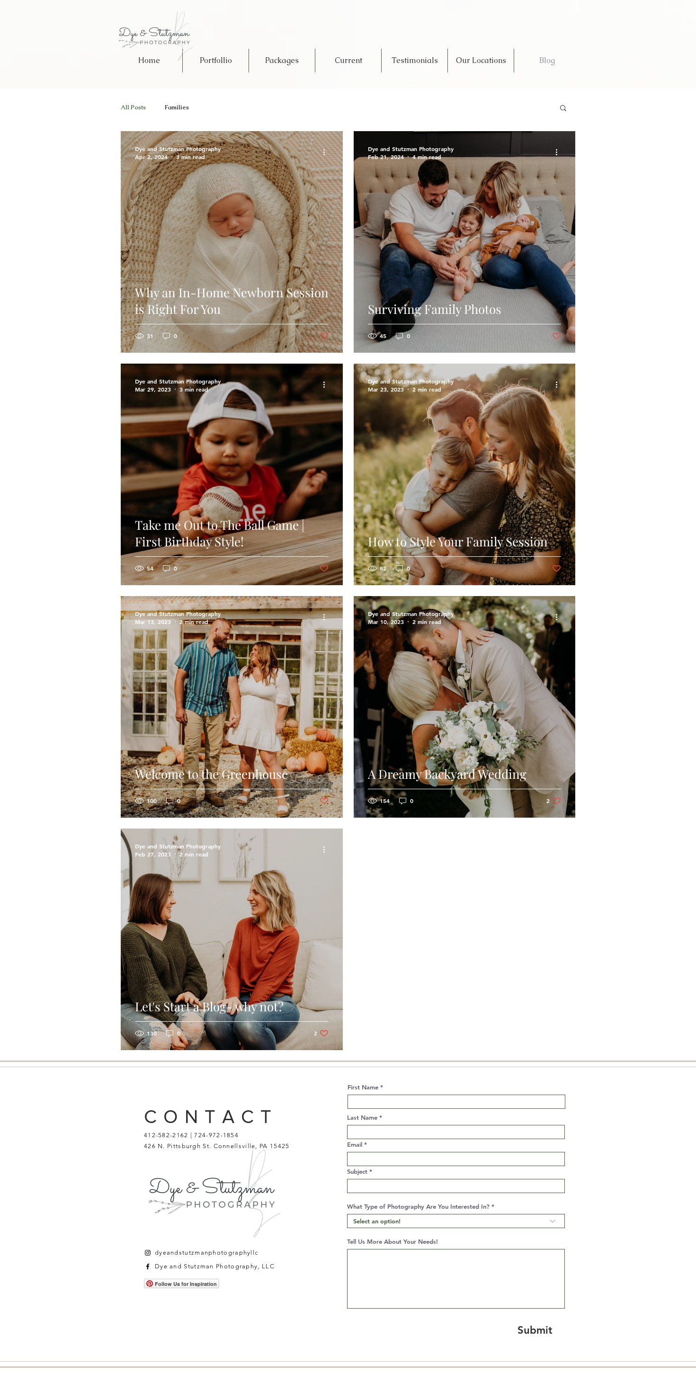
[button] (563, 109)
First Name (363, 1087)
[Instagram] (148, 1253)
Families (177, 107)
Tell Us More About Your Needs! (392, 1242)
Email (354, 1144)
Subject (357, 1171)
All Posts (133, 107)
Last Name (362, 1117)
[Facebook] (148, 1266)
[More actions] (327, 152)
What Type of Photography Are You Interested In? (418, 1207)
